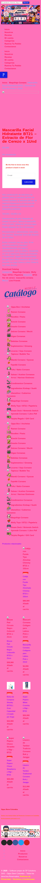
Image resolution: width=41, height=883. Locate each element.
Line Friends (14, 281)
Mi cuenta (9, 38)
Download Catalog (10, 269)
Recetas (8, 35)
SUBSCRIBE (28, 182)
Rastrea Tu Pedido (13, 44)
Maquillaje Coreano (17, 83)
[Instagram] (4, 842)
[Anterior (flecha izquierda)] (4, 441)
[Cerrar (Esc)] (33, 2)
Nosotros (9, 32)
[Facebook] (15, 842)
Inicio (7, 29)
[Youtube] (27, 842)
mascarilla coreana (24, 278)
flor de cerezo (8, 278)
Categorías (9, 41)
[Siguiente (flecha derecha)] (37, 441)
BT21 (35, 275)
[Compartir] (28, 2)
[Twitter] (21, 842)
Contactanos (10, 47)
